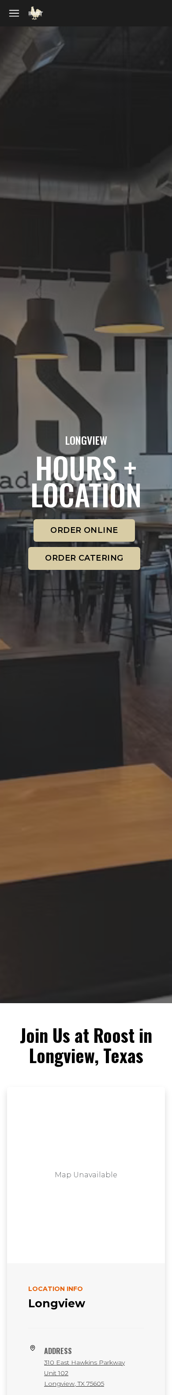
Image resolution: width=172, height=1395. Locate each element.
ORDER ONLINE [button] (84, 530)
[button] (14, 13)
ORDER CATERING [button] (84, 558)
